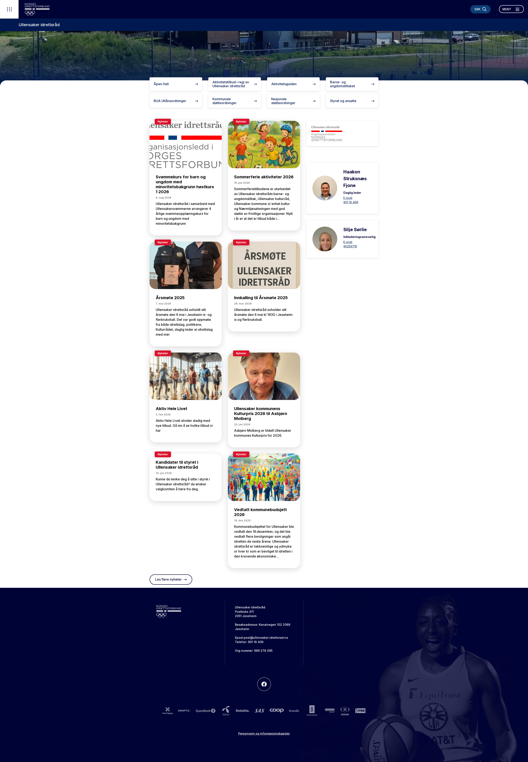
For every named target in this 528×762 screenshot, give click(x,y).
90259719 (350, 246)
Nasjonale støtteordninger (283, 101)
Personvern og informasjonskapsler (264, 733)
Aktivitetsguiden (284, 84)
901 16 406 (350, 202)
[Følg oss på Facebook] (264, 684)
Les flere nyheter (168, 579)
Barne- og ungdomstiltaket (342, 84)
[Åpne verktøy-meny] (9, 9)
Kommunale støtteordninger (224, 101)
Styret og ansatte (343, 101)
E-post (347, 198)
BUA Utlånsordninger (170, 101)
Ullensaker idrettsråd (39, 24)
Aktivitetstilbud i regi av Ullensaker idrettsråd (230, 84)
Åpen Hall (161, 84)
